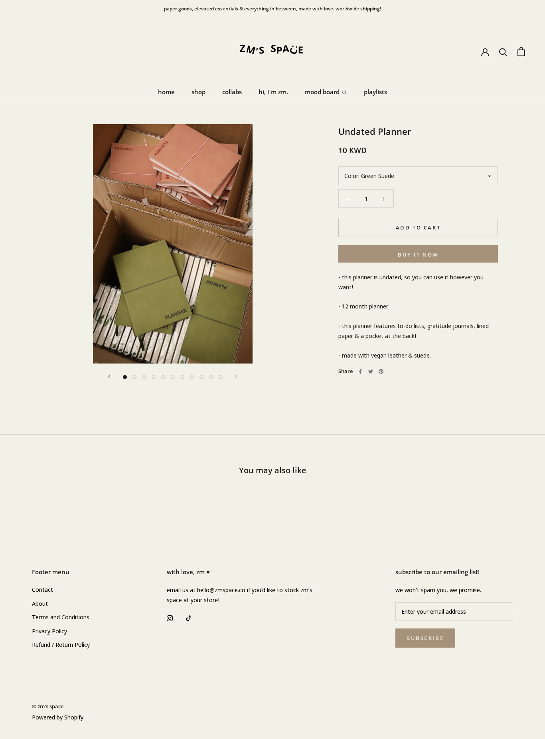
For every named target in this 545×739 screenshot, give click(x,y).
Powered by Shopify (57, 717)
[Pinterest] (381, 371)
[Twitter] (370, 371)
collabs (232, 92)
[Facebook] (360, 371)
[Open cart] (521, 51)
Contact (42, 589)
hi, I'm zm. (273, 92)
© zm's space (47, 706)
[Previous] (109, 376)
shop (198, 92)
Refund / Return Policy (61, 644)
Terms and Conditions (60, 617)
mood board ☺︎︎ (326, 92)
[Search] (503, 51)
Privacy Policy (49, 631)
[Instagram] (170, 618)
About (40, 603)
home (166, 92)
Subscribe (425, 638)
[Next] (236, 376)
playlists (375, 92)
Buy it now (418, 254)
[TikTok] (189, 618)
